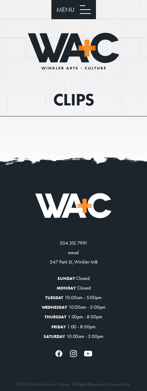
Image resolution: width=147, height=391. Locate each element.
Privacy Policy (118, 384)
